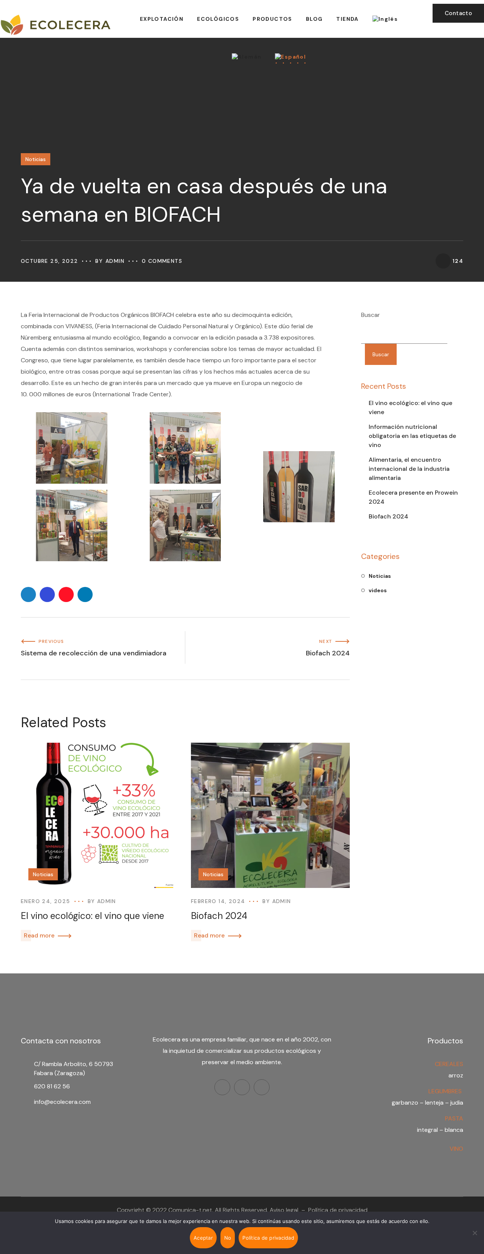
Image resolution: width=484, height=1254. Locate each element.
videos (378, 590)
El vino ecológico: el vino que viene (92, 916)
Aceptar (203, 1238)
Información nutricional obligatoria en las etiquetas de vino (412, 436)
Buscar (370, 315)
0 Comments (162, 261)
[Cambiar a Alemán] (246, 57)
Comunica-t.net (190, 1210)
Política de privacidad (338, 1210)
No (227, 1238)
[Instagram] (242, 1087)
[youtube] (262, 1087)
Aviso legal (284, 1210)
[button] (458, 13)
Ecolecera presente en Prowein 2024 (413, 497)
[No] (474, 1233)
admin (114, 261)
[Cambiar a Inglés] (385, 19)
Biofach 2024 (219, 916)
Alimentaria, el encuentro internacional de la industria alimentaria (409, 469)
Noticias (35, 159)
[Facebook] (222, 1087)
